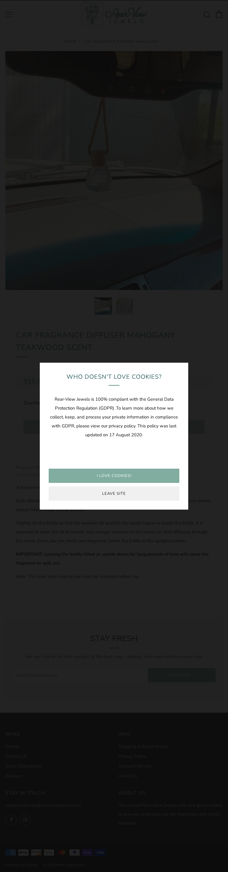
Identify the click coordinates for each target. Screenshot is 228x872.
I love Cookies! (114, 475)
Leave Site (114, 493)
